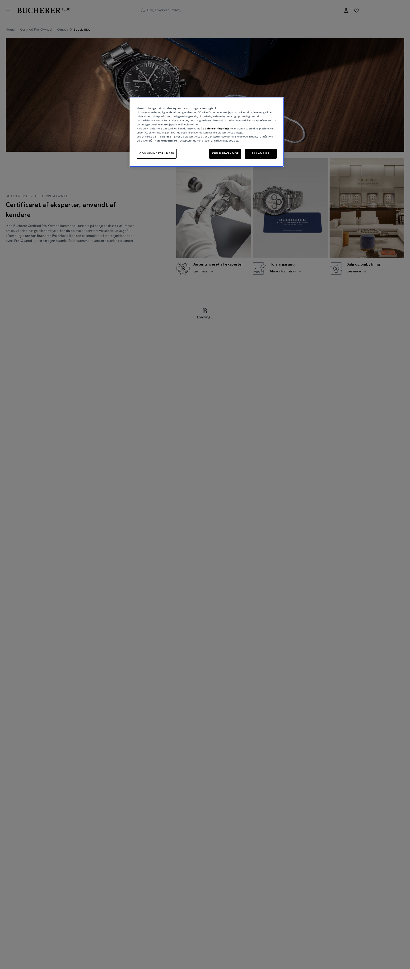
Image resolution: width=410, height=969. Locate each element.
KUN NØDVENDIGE (225, 153)
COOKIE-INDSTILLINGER (156, 153)
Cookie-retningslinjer (216, 128)
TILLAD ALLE (260, 153)
